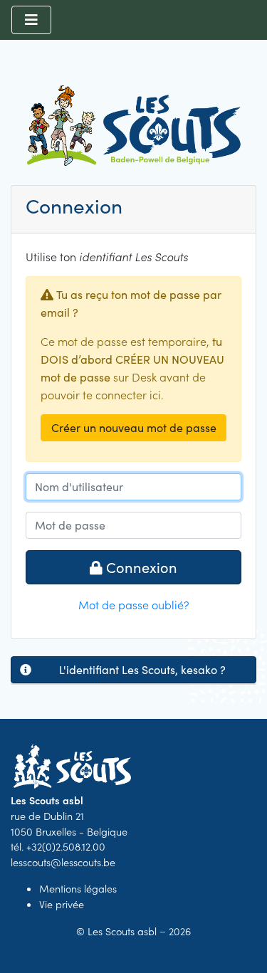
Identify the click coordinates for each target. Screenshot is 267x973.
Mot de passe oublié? (133, 604)
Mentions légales (78, 888)
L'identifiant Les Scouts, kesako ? (142, 669)
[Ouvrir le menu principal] (31, 20)
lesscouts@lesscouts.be (63, 862)
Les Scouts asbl (122, 931)
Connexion (140, 567)
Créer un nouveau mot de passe (133, 427)
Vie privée (61, 904)
